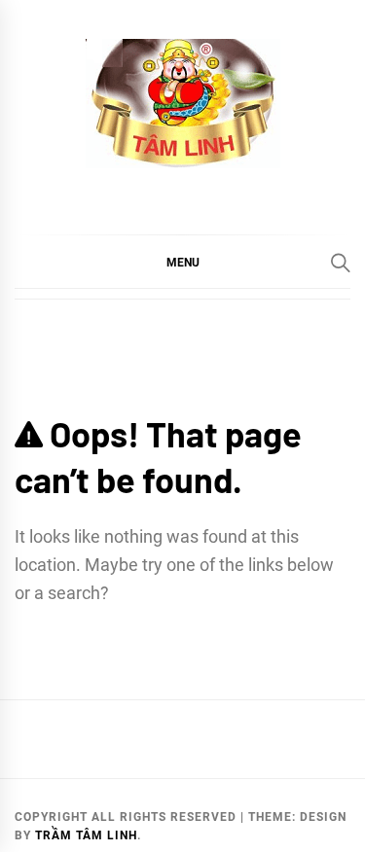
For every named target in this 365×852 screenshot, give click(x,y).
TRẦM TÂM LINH (86, 835)
